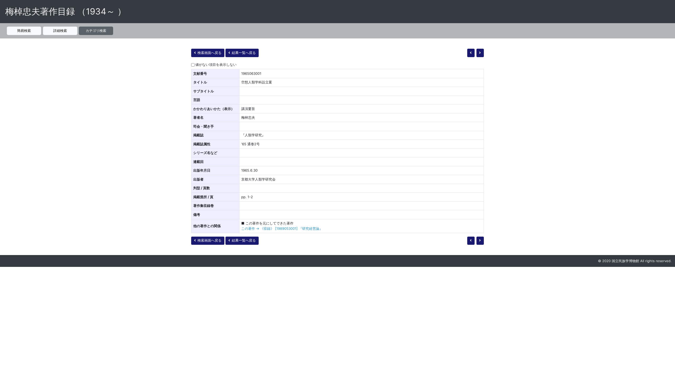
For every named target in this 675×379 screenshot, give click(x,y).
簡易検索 (24, 30)
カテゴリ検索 (96, 30)
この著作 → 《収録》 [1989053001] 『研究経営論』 (282, 228)
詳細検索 (60, 30)
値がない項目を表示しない (216, 64)
